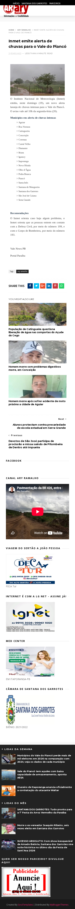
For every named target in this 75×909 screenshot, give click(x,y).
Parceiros (54, 3)
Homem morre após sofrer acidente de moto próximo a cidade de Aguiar (37, 403)
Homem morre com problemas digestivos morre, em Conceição (35, 368)
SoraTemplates (25, 904)
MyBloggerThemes (59, 904)
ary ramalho (24, 30)
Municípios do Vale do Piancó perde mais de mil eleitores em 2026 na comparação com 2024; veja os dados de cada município (44, 758)
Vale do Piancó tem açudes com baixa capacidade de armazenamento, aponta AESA (42, 774)
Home (11, 30)
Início (16, 3)
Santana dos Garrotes (35, 3)
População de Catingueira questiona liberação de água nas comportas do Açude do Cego (36, 332)
